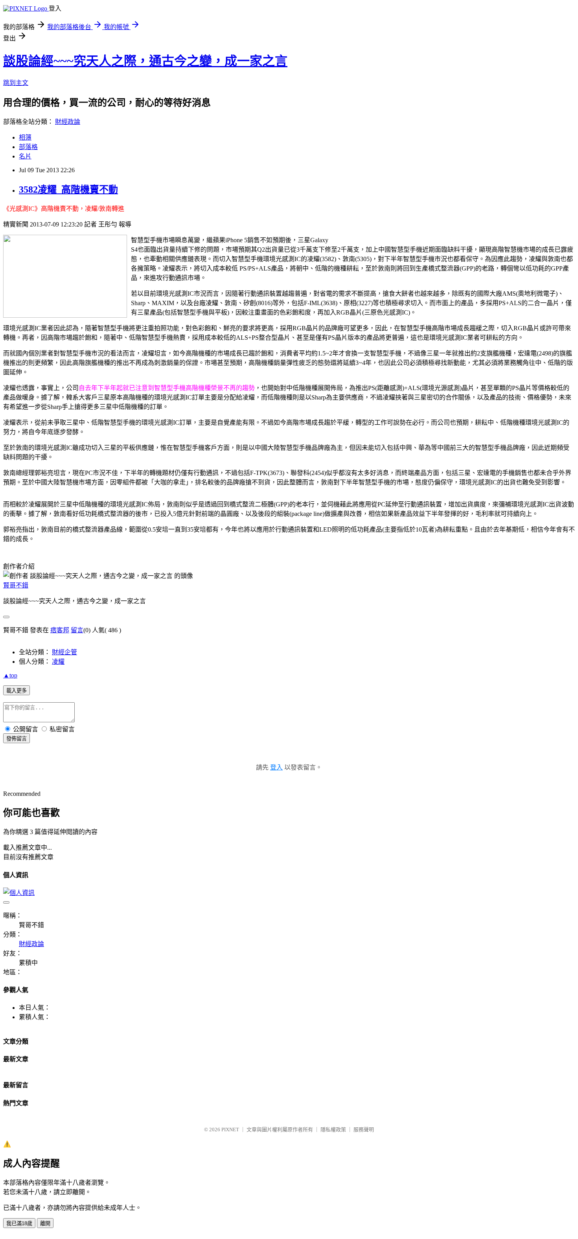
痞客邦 (59, 630)
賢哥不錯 (15, 585)
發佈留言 (16, 739)
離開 (45, 1223)
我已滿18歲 (19, 1223)
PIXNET (230, 1129)
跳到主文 (15, 82)
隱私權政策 (333, 1129)
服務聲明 (363, 1129)
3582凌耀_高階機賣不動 (68, 189)
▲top (10, 675)
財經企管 (64, 652)
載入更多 (16, 691)
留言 (77, 630)
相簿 (25, 137)
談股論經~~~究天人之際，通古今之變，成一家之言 (145, 61)
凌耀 (58, 661)
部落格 (28, 147)
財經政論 (67, 121)
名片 (25, 156)
